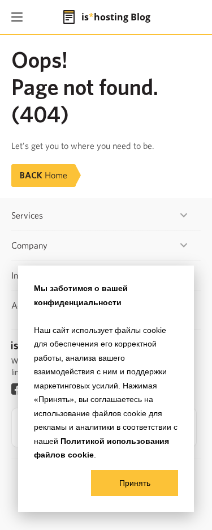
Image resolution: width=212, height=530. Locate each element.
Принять (134, 483)
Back (43, 175)
